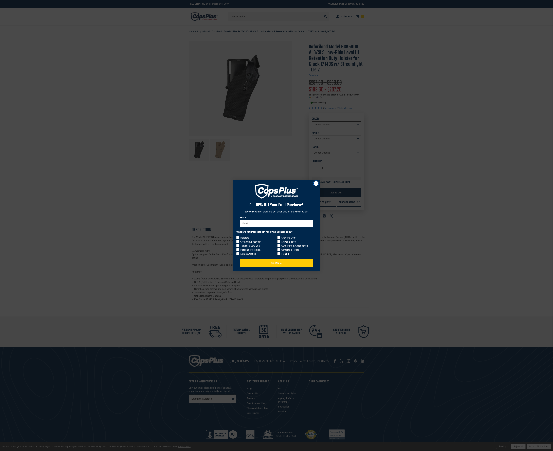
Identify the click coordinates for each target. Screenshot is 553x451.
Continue (276, 262)
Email (243, 217)
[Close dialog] (316, 183)
